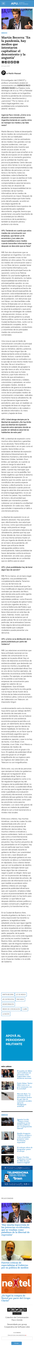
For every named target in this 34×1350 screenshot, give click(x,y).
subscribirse (17, 1313)
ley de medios (21, 994)
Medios (4, 33)
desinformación (8, 1004)
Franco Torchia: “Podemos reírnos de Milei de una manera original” (24, 1159)
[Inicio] (19, 3)
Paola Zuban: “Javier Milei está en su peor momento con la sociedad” (24, 1086)
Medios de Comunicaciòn (11, 1009)
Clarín (24, 1009)
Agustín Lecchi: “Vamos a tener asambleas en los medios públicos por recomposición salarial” (24, 1123)
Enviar (17, 1343)
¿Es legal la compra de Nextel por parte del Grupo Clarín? (15, 1298)
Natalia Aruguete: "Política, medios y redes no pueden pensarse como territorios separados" (24, 1137)
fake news (20, 999)
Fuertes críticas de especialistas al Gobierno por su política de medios (14, 1265)
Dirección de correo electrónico (16, 1335)
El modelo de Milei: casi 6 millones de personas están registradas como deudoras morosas (24, 1074)
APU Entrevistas (8, 999)
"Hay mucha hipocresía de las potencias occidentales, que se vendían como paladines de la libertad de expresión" (15, 1229)
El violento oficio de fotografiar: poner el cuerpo (25, 1149)
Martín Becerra (7, 994)
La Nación (5, 1014)
